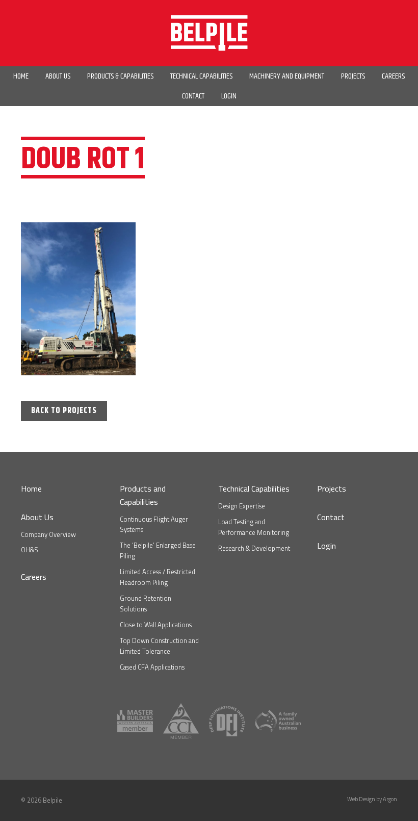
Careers (33, 577)
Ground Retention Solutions (145, 603)
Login (326, 546)
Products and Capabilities (143, 495)
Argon (390, 799)
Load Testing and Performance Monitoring (253, 527)
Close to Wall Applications (156, 625)
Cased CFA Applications (152, 667)
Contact (331, 517)
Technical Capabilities (254, 488)
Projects (331, 488)
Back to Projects (64, 410)
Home (31, 488)
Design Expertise (241, 506)
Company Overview (48, 534)
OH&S (29, 550)
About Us (37, 517)
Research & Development (254, 548)
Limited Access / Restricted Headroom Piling (157, 577)
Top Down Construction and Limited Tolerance (159, 645)
